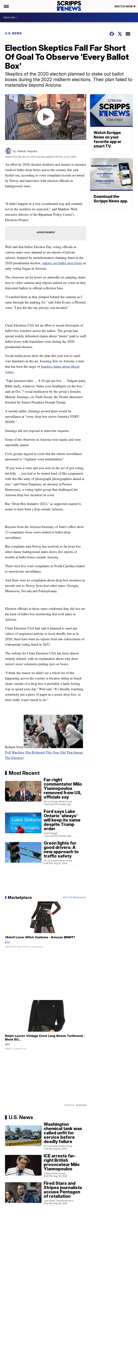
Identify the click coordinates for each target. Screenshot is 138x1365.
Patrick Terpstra (27, 151)
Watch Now (124, 6)
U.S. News (13, 33)
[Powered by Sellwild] (81, 1105)
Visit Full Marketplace (74, 897)
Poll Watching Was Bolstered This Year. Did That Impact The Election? (44, 755)
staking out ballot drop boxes (62, 263)
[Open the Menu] (6, 6)
